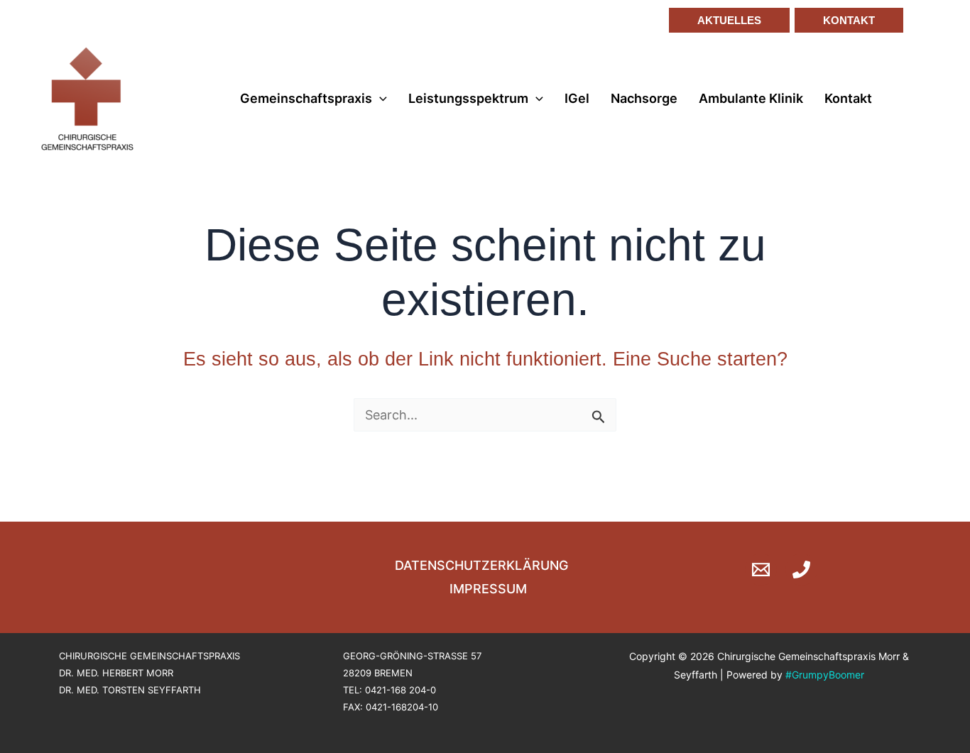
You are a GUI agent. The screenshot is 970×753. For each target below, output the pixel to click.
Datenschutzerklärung (481, 565)
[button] (724, 20)
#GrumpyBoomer (824, 675)
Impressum (488, 588)
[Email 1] (761, 570)
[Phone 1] (801, 570)
